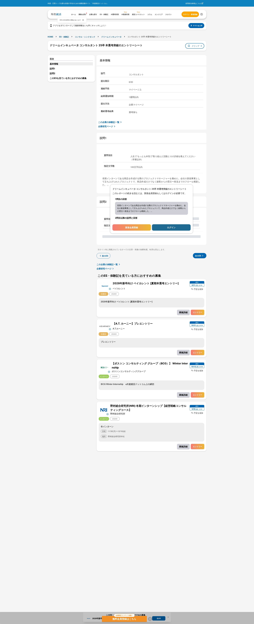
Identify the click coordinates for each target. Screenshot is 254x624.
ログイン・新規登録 (190, 14)
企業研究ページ (105, 126)
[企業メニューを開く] (105, 285)
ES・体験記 (64, 36)
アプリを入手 (197, 25)
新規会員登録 (131, 227)
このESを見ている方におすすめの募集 (68, 78)
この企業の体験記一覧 (108, 122)
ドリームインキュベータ (111, 36)
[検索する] (201, 14)
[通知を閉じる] (83, 20)
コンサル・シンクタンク (85, 36)
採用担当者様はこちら (193, 3)
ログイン (171, 227)
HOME (50, 36)
